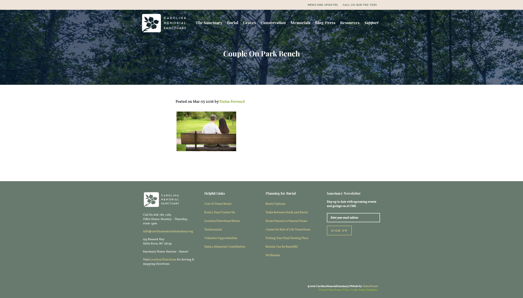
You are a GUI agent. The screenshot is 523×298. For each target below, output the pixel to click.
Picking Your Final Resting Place (287, 238)
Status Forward (370, 286)
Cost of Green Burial (217, 204)
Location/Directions (163, 260)
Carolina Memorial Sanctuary (164, 23)
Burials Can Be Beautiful (282, 247)
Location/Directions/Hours (222, 221)
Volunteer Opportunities (220, 238)
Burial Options (275, 204)
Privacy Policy (326, 290)
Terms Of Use (342, 290)
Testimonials (213, 230)
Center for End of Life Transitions (288, 230)
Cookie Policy (357, 290)
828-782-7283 (366, 4)
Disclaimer (372, 290)
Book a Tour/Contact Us (219, 212)
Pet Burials (273, 255)
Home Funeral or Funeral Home (286, 221)
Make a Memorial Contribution (224, 247)
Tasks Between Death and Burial (287, 212)
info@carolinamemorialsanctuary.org (168, 231)
